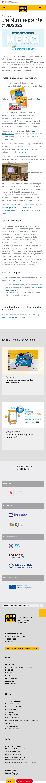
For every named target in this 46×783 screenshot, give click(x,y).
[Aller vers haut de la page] (42, 613)
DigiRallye (17, 284)
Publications (11, 678)
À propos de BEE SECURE (15, 636)
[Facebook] (7, 773)
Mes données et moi (13, 754)
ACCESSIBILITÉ (23, 622)
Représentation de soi (14, 760)
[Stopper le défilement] (41, 605)
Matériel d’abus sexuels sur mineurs (21, 720)
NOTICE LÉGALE (23, 620)
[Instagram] (13, 773)
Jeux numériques (12, 751)
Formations (10, 681)
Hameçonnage (11, 715)
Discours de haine (13, 706)
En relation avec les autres (17, 749)
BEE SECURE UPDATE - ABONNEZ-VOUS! (23, 648)
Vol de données (12, 729)
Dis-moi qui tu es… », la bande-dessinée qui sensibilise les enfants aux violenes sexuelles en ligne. (21, 210)
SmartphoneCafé (20, 292)
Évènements (10, 684)
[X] (17, 773)
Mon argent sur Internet (16, 757)
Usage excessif (12, 726)
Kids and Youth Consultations (18, 667)
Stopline (9, 672)
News (7, 675)
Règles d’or (10, 664)
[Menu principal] (40, 7)
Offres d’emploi (12, 639)
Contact (9, 642)
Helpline (11, 781)
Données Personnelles (15, 633)
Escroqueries (11, 709)
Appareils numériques (14, 746)
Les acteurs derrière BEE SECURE (23, 467)
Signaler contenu (24, 781)
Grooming (9, 712)
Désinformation (12, 704)
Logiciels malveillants (15, 717)
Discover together (24, 149)
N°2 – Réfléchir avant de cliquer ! (16, 605)
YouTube (25, 152)
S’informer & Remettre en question (20, 762)
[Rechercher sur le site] (4, 7)
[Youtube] (10, 773)
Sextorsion (10, 723)
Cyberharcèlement (13, 701)
